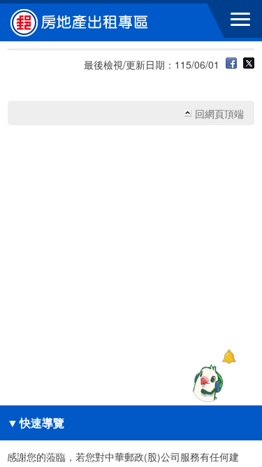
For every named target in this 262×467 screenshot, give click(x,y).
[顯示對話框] (229, 356)
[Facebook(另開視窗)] (231, 64)
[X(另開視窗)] (248, 64)
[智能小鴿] (206, 383)
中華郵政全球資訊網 (87, 22)
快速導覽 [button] (35, 422)
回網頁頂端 (219, 113)
